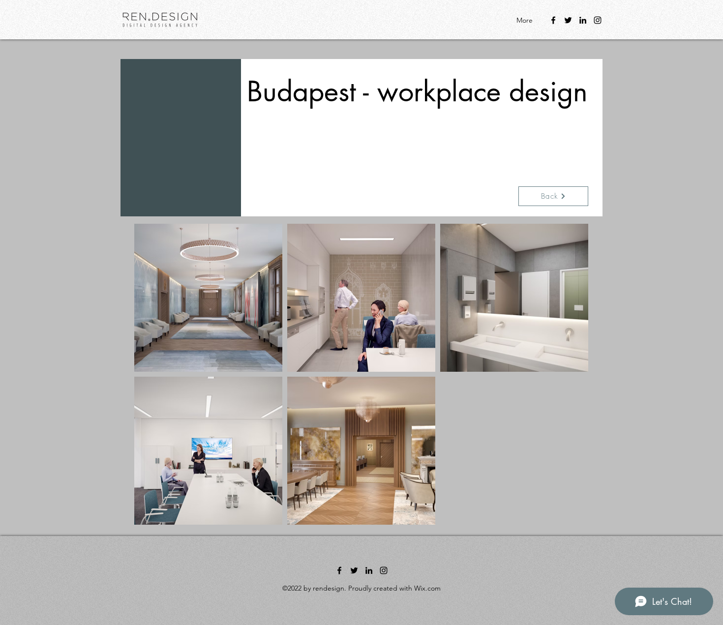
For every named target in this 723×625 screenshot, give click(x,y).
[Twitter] (568, 20)
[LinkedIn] (583, 20)
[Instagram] (597, 20)
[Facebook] (553, 20)
